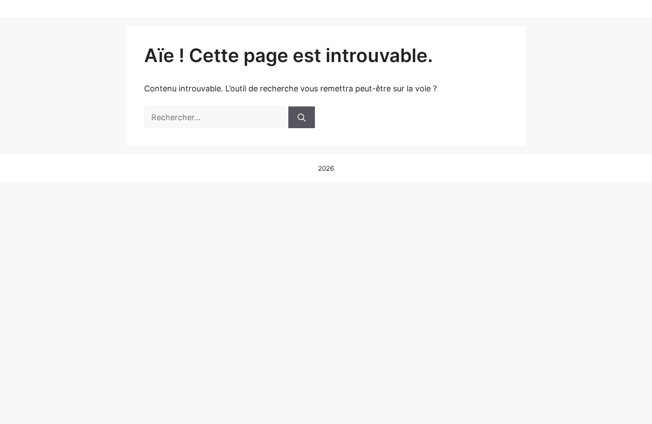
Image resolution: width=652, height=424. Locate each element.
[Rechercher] (301, 117)
